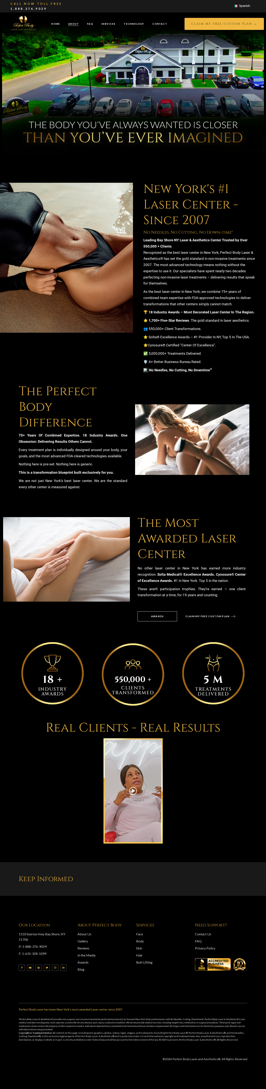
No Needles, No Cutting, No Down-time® (188, 232)
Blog (81, 969)
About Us (84, 934)
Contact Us (203, 934)
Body (140, 941)
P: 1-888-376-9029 (33, 946)
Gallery (83, 941)
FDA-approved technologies (213, 298)
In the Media (86, 955)
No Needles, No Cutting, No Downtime (180, 370)
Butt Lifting (144, 962)
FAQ (198, 941)
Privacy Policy (205, 948)
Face (139, 934)
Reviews (83, 948)
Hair (139, 955)
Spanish (244, 5)
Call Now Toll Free (36, 3)
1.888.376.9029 (28, 8)
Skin (139, 948)
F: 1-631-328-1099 (32, 953)
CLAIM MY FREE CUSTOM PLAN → (224, 24)
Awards (83, 962)
